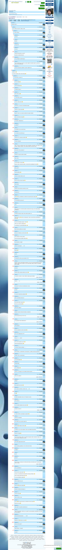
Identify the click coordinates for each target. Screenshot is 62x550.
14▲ (38, 100)
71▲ (38, 332)
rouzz (31, 539)
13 (13, 91)
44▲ (38, 207)
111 (13, 479)
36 (13, 174)
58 (13, 244)
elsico (21, 539)
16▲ (38, 107)
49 (13, 227)
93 (13, 407)
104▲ (38, 431)
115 (13, 495)
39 (13, 156)
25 (13, 127)
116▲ (38, 505)
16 (13, 103)
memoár (20, 537)
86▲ (38, 387)
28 (13, 135)
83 (13, 369)
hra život (31, 538)
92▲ (38, 407)
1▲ (38, 70)
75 (13, 336)
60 (13, 252)
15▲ (38, 530)
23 (13, 51)
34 (13, 166)
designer (12, 537)
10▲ (38, 87)
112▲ (38, 487)
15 (13, 100)
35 (13, 170)
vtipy (17, 538)
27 (13, 61)
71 (13, 328)
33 (13, 160)
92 (13, 403)
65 (13, 284)
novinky (15, 535)
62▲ (38, 284)
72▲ (38, 314)
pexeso (35, 538)
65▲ (38, 288)
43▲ (38, 198)
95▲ (38, 518)
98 (13, 415)
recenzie (19, 535)
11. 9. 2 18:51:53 (50, 2)
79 (13, 353)
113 (13, 487)
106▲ (38, 460)
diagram (42, 536)
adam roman (25, 540)
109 (13, 466)
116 (13, 499)
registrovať (42, 5)
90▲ (38, 399)
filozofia (13, 539)
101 (13, 444)
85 (13, 374)
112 (13, 483)
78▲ (38, 353)
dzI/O (26, 542)
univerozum (12, 536)
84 (13, 526)
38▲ (38, 190)
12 (13, 87)
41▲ (38, 182)
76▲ (38, 345)
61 (13, 274)
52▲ (38, 240)
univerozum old (39, 535)
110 (13, 470)
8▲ (38, 75)
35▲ (38, 174)
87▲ (38, 391)
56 (13, 240)
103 (13, 447)
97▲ (38, 522)
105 (13, 452)
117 (13, 505)
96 (13, 439)
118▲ (38, 514)
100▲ (38, 427)
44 (13, 198)
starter (36, 536)
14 (13, 95)
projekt (40, 539)
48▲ (38, 227)
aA (30, 1)
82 (13, 366)
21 (13, 123)
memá (20, 538)
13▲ (38, 95)
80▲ (38, 361)
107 (13, 431)
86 (13, 383)
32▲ (38, 152)
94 (13, 412)
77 (13, 345)
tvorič (34, 539)
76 (13, 340)
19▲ (38, 115)
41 (13, 178)
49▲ (38, 231)
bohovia (20, 540)
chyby (43, 539)
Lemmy (16, 39)
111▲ (38, 483)
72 (13, 310)
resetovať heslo (41, 8)
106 (13, 456)
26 (13, 131)
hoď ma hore (59, 548)
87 (13, 387)
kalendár (41, 538)
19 (13, 111)
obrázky (23, 538)
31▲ (38, 148)
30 (13, 139)
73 (13, 332)
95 (13, 435)
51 (13, 231)
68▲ (38, 310)
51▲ (38, 256)
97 (13, 518)
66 (13, 288)
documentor (21, 536)
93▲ (38, 412)
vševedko (35, 537)
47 (13, 207)
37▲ (38, 156)
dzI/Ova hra (40, 537)
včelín (37, 539)
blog (39, 536)
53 (13, 256)
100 (13, 423)
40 (13, 190)
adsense (31, 535)
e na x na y (18, 539)
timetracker (17, 536)
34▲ (38, 170)
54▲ (38, 266)
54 (13, 260)
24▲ (38, 61)
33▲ (38, 166)
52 (13, 234)
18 (13, 107)
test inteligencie (12, 538)
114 (13, 491)
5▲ (38, 43)
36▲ (38, 178)
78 (13, 349)
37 (13, 152)
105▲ (38, 456)
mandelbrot (27, 538)
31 (13, 143)
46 (13, 211)
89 (13, 379)
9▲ (38, 80)
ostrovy (38, 538)
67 (13, 300)
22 (13, 119)
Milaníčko (13, 22)
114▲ (38, 495)
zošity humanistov (31, 540)
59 (13, 248)
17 (13, 530)
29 (13, 65)
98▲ (38, 419)
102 (13, 522)
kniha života (27, 535)
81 (13, 361)
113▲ (38, 491)
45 (13, 202)
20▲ (38, 119)
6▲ (38, 47)
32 (13, 148)
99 (13, 419)
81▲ (38, 366)
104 (13, 427)
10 (13, 80)
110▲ (38, 479)
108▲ (38, 466)
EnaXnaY (13, 70)
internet (33, 536)
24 (13, 57)
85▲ (38, 379)
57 (13, 270)
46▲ (38, 215)
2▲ (38, 30)
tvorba (10, 539)
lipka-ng (35, 535)
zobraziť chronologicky (25, 20)
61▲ (38, 279)
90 (13, 395)
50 (13, 215)
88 (13, 391)
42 (13, 182)
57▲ (38, 274)
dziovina (22, 535)
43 (13, 194)
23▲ (38, 57)
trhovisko (16, 537)
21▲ (38, 127)
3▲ (38, 39)
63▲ (38, 296)
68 (13, 305)
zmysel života (25, 537)
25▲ (38, 131)
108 (13, 460)
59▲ (38, 252)
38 (13, 186)
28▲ (38, 139)
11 (13, 83)
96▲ (38, 444)
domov (12, 535)
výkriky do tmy (30, 537)
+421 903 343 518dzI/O (49, 71)
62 (13, 279)
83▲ (38, 374)
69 (13, 318)
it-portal (24, 539)
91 (13, 399)
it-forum (28, 539)
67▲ (38, 328)
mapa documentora (27, 536)
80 (13, 357)
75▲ (38, 340)
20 (13, 115)
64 (13, 296)
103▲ (38, 452)
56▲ (38, 244)
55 (13, 266)
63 (13, 292)
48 (13, 220)
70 (13, 323)
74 (13, 314)
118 (13, 509)
